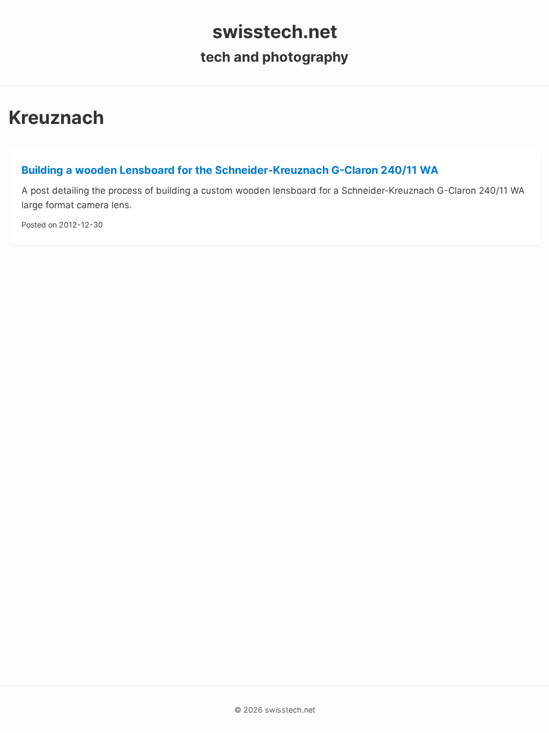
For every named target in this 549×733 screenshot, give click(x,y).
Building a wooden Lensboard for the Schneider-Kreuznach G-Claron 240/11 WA (230, 170)
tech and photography (274, 56)
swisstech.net (274, 31)
